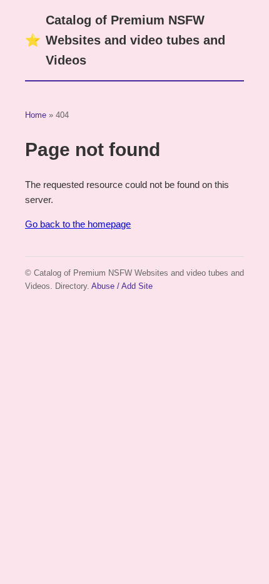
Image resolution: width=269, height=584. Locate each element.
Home (35, 115)
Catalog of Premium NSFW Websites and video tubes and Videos (125, 40)
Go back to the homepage (78, 224)
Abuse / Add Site (122, 286)
